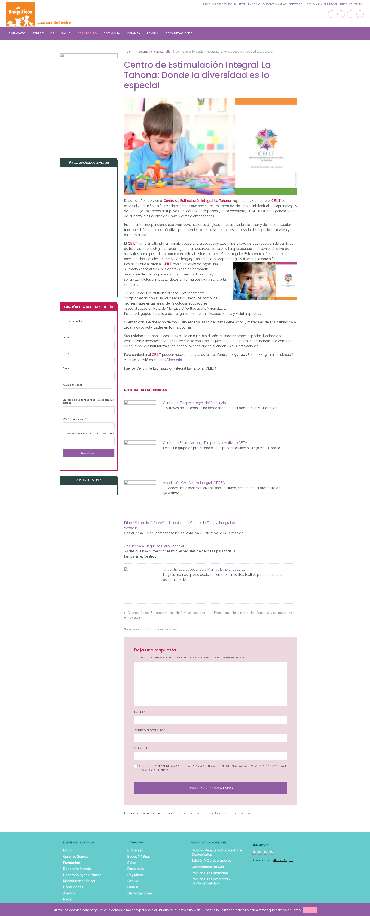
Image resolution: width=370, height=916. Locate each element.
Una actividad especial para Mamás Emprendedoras (204, 569)
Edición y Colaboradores (211, 861)
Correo (67, 337)
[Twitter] (341, 14)
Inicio (206, 4)
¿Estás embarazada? (75, 419)
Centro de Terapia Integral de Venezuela (194, 403)
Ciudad (67, 368)
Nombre (140, 712)
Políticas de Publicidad (210, 873)
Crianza (133, 33)
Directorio (174, 360)
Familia (152, 33)
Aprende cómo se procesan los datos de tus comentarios (215, 813)
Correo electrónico (150, 730)
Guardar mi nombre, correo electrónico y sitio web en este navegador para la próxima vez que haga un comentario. (213, 768)
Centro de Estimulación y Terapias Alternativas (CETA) (205, 443)
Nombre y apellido (74, 321)
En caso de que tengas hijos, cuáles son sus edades (88, 401)
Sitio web (141, 748)
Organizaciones (179, 33)
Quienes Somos (222, 4)
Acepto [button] (310, 910)
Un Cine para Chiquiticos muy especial (154, 546)
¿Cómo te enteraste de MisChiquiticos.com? (88, 433)
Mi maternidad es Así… (80, 881)
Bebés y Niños (43, 33)
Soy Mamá (112, 33)
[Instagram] (350, 14)
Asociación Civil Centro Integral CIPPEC (194, 483)
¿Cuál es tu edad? (73, 384)
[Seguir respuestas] (183, 629)
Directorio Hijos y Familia (305, 4)
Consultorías (73, 887)
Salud (66, 33)
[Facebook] (331, 14)
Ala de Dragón (283, 860)
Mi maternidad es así (247, 4)
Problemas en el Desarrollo (153, 51)
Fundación (331, 4)
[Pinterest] (360, 14)
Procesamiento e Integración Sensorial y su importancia (254, 612)
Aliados (69, 893)
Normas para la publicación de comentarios (217, 852)
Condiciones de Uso (208, 867)
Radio (343, 4)
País (66, 353)
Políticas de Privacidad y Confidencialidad (211, 881)
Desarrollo (87, 33)
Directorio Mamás (274, 4)
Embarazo (17, 33)
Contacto (355, 4)
